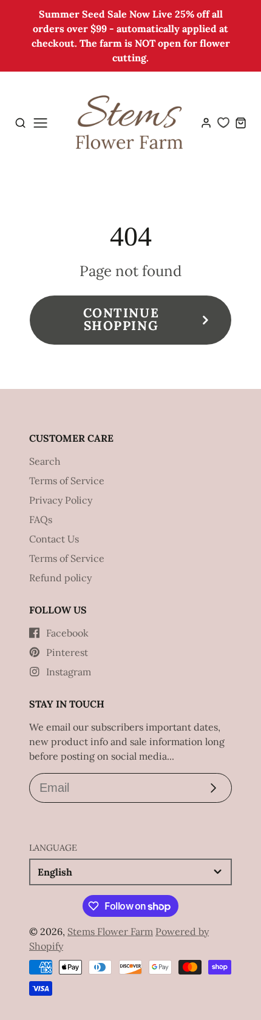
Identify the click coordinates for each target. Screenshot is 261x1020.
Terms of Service (66, 481)
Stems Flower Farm (110, 931)
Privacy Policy (60, 500)
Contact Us (54, 539)
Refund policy (60, 578)
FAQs (40, 519)
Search (45, 461)
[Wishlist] (223, 122)
